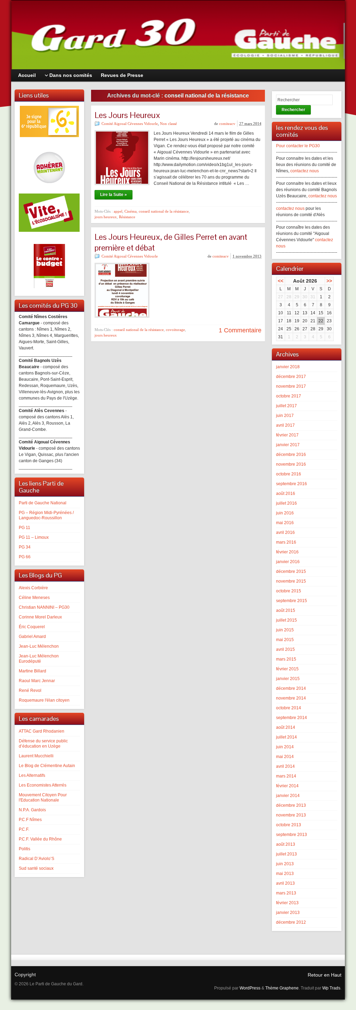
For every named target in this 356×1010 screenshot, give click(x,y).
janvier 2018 (288, 366)
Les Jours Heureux (127, 115)
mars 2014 (286, 776)
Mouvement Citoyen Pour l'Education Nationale (43, 797)
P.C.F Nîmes (30, 819)
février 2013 (287, 902)
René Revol (30, 690)
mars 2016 (286, 542)
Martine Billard (32, 671)
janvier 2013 (288, 912)
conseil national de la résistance (164, 211)
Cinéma (130, 211)
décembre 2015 (291, 571)
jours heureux (106, 217)
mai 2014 (285, 756)
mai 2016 (285, 522)
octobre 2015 (288, 591)
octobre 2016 (288, 474)
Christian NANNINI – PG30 (44, 607)
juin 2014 (285, 746)
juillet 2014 (286, 737)
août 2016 (285, 493)
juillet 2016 (286, 503)
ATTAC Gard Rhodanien (41, 731)
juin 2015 (285, 630)
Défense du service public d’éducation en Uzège (43, 744)
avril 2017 (285, 425)
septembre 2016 (291, 483)
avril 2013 (285, 883)
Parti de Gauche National (42, 502)
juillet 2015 (286, 620)
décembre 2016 (291, 454)
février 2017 (287, 435)
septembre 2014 (291, 717)
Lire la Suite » (113, 194)
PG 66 (25, 556)
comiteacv (227, 123)
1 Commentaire (240, 330)
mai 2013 (285, 873)
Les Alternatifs (32, 775)
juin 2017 (285, 415)
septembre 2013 (291, 834)
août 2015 (285, 610)
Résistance (127, 217)
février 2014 (287, 785)
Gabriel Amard (32, 636)
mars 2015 (286, 659)
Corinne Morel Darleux (40, 617)
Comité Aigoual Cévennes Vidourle (130, 123)
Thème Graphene (282, 988)
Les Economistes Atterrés (42, 785)
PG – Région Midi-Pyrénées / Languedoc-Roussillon (46, 515)
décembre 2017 (291, 376)
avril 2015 (285, 649)
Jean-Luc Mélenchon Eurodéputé (39, 659)
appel (118, 211)
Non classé (168, 123)
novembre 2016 (291, 464)
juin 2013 (285, 863)
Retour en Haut (324, 975)
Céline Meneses (34, 597)
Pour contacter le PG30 (298, 145)
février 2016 (287, 552)
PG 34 (25, 547)
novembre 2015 (291, 581)
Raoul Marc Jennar (37, 680)
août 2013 (285, 844)
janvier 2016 (288, 561)
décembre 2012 (291, 922)
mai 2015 (285, 639)
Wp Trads (331, 988)
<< (280, 281)
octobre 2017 (288, 396)
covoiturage (175, 330)
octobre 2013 (288, 824)
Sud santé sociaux (36, 868)
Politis (24, 848)
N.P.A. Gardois (32, 809)
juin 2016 (285, 513)
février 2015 (287, 668)
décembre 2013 (291, 805)
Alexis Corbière (33, 587)
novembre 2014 (291, 698)
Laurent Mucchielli (36, 755)
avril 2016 (285, 532)
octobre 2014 (288, 707)
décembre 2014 (291, 688)
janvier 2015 (288, 678)
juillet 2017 (286, 405)
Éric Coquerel (32, 626)
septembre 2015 (291, 600)
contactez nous (304, 170)
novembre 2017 (291, 386)
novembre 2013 (291, 815)
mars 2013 (286, 893)
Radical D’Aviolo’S (36, 858)
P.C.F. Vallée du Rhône (40, 839)
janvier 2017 (288, 444)
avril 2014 (285, 766)
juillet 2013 (286, 854)
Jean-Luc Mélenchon (39, 646)
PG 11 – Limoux (34, 537)
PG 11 (24, 527)
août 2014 (285, 727)
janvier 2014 (288, 795)
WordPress (250, 988)
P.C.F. (24, 829)
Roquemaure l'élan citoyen (44, 700)
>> (329, 281)
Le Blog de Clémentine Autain (47, 765)
